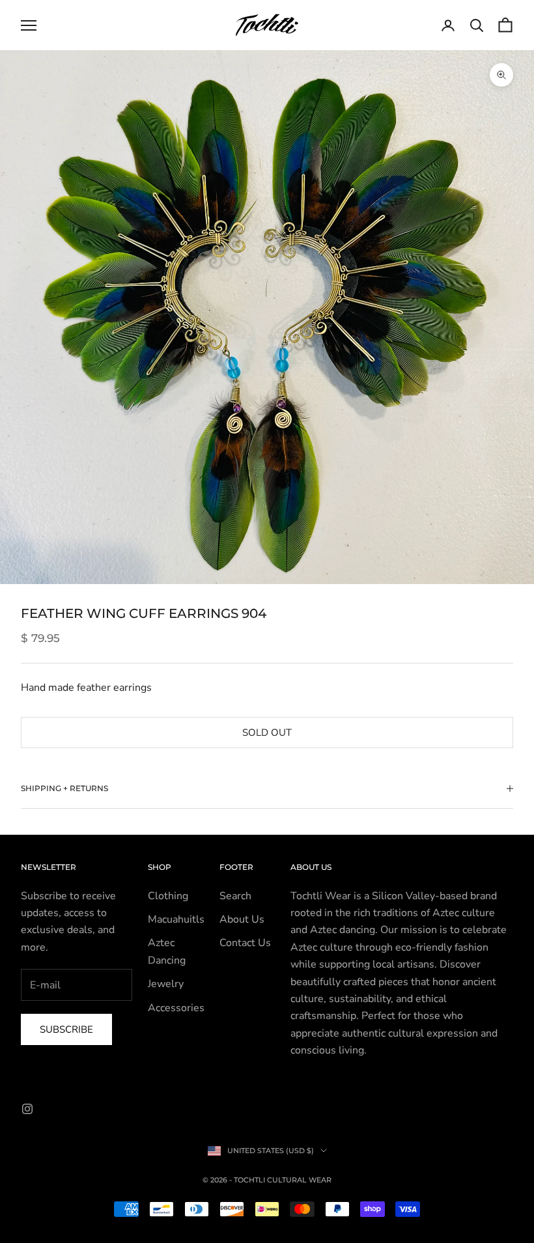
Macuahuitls (176, 919)
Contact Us (245, 943)
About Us (241, 919)
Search (235, 896)
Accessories (176, 1008)
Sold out (267, 732)
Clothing (168, 896)
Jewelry (166, 984)
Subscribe (66, 1029)
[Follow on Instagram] (27, 1108)
